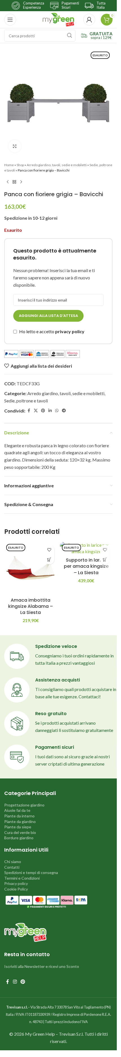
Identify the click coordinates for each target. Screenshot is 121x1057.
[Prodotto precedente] (7, 182)
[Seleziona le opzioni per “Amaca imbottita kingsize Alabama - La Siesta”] (49, 559)
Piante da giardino (20, 821)
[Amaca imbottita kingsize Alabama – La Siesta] (30, 568)
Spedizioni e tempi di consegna (31, 872)
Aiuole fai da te (17, 810)
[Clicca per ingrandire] (14, 146)
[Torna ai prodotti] (14, 182)
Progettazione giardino (24, 805)
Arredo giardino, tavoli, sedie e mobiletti (57, 165)
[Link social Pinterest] (43, 410)
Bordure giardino (18, 837)
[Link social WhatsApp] (56, 410)
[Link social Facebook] (28, 410)
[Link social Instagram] (15, 981)
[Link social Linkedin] (50, 410)
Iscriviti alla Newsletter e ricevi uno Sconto (41, 966)
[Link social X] (35, 410)
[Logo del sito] (58, 19)
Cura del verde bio (20, 832)
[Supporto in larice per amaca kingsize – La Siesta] (86, 548)
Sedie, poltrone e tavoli (26, 400)
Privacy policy (16, 883)
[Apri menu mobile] (10, 19)
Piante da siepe (17, 826)
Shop (20, 165)
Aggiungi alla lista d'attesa (48, 315)
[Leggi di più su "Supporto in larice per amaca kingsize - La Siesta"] (105, 559)
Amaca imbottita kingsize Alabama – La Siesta (30, 606)
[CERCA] (69, 35)
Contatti (11, 867)
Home (9, 165)
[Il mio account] (89, 19)
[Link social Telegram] (64, 410)
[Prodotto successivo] (21, 182)
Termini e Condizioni (22, 878)
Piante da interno (19, 815)
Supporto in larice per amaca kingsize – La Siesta (86, 566)
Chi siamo (12, 861)
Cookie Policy (16, 889)
